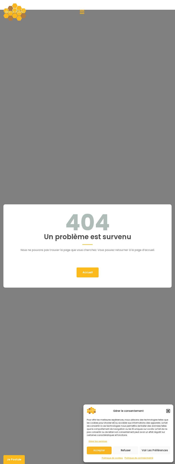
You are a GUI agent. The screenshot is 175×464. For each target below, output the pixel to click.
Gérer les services (98, 441)
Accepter (99, 450)
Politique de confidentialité (139, 457)
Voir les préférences (155, 450)
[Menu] (82, 11)
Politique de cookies (112, 457)
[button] (168, 411)
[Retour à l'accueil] (14, 12)
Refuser (126, 450)
